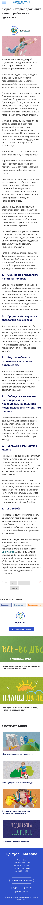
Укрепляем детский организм (15, 842)
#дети (13, 583)
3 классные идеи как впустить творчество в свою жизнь (16, 812)
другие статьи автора (21, 629)
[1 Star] (39, 582)
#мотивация (24, 583)
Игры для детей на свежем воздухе (18, 783)
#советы (14, 588)
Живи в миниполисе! (21, 880)
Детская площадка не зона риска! (17, 754)
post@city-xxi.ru (21, 892)
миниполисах (8, 551)
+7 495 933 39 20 (22, 888)
